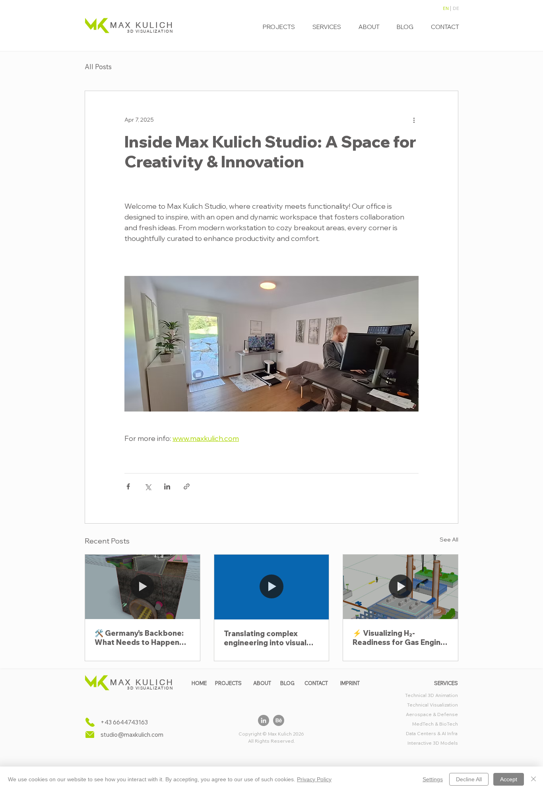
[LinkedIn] (263, 720)
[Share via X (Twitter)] (147, 486)
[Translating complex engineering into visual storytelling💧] (271, 587)
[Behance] (278, 720)
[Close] (533, 779)
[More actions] (414, 119)
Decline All (469, 779)
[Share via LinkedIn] (167, 486)
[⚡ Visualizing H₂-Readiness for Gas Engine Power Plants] (400, 587)
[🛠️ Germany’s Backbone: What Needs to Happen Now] (142, 587)
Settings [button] (433, 779)
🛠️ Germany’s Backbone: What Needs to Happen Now (139, 638)
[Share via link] (186, 486)
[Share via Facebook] (128, 486)
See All (449, 539)
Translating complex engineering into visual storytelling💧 (265, 638)
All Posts (98, 66)
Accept (508, 779)
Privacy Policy (314, 779)
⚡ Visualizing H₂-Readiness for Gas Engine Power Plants (399, 638)
